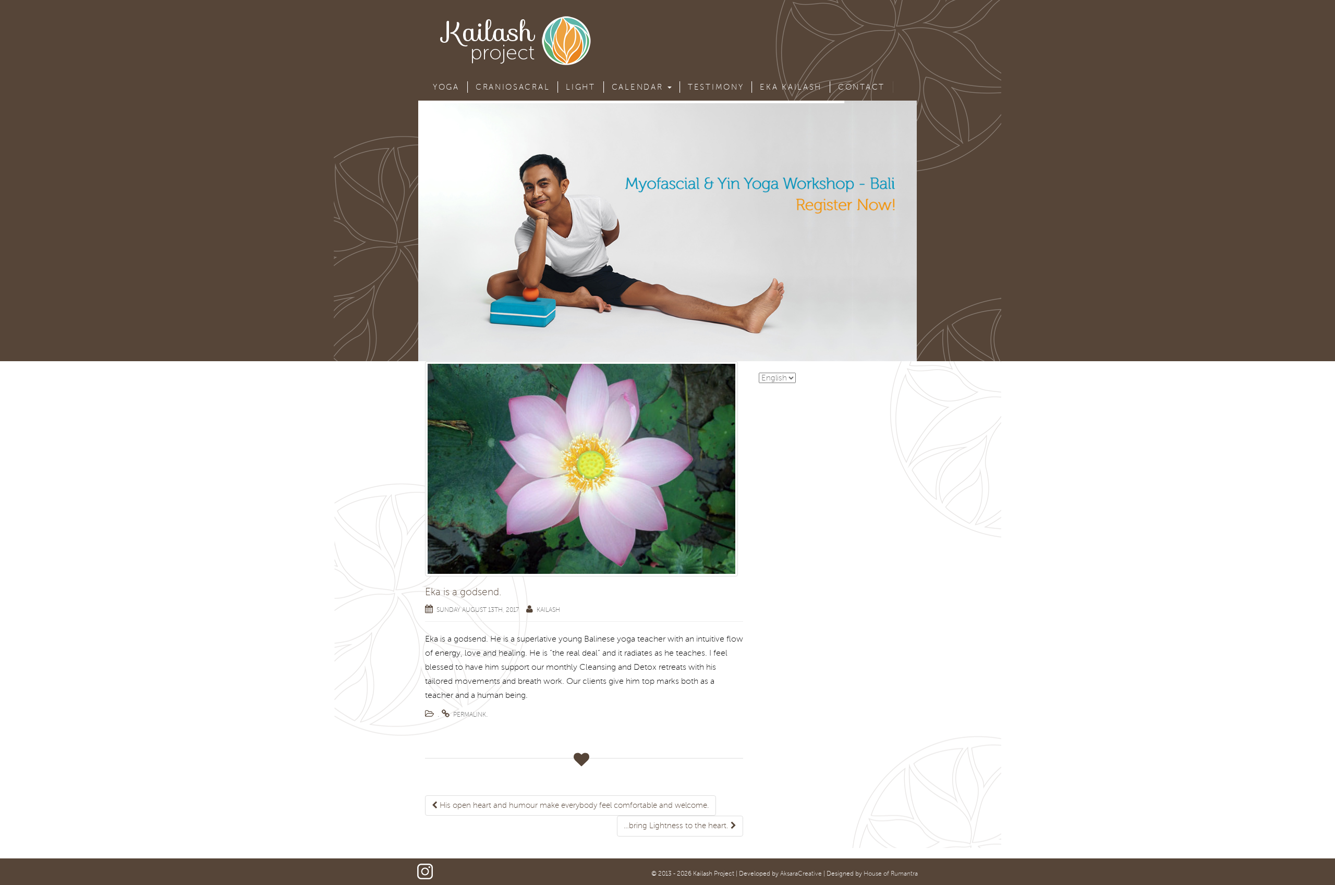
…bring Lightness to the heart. (677, 825)
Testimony (716, 87)
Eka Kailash (791, 87)
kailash (548, 610)
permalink (469, 714)
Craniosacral (513, 87)
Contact (861, 87)
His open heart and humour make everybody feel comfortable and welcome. (573, 805)
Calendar (639, 87)
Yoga (446, 87)
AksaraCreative (801, 873)
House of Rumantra (891, 873)
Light (581, 87)
